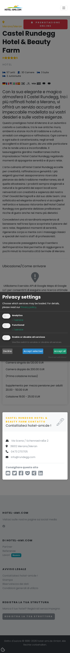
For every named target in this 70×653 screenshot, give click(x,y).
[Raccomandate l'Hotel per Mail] (8, 474)
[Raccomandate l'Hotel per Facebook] (21, 474)
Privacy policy (28, 307)
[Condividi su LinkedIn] (40, 474)
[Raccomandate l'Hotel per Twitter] (14, 474)
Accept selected (33, 351)
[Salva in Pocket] (27, 474)
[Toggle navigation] (63, 8)
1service (17, 320)
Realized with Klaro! (57, 357)
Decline (7, 351)
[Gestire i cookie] (3, 649)
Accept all (60, 351)
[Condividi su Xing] (34, 474)
